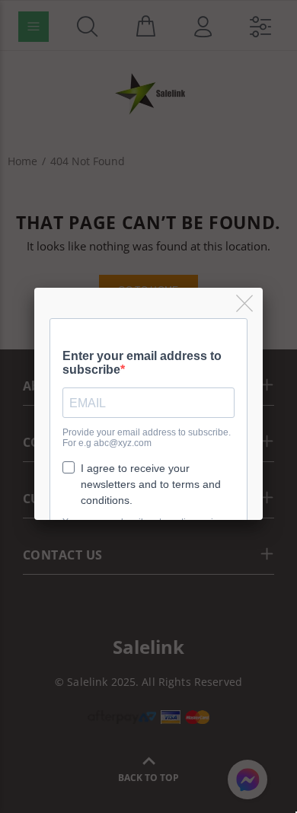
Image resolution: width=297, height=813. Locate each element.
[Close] (245, 304)
